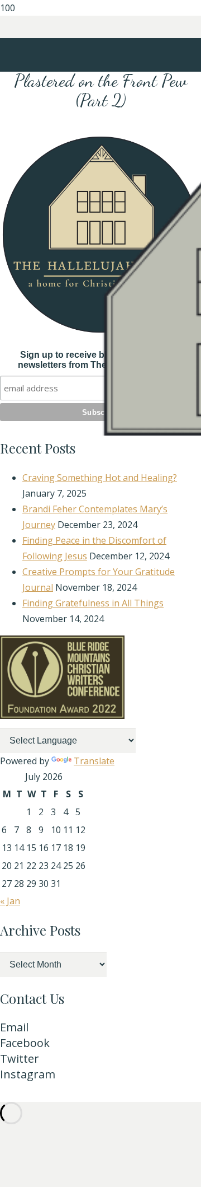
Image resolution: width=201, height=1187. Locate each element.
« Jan (10, 901)
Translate (94, 761)
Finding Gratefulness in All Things (93, 603)
